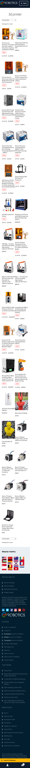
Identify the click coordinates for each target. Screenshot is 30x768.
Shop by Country (9, 653)
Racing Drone (8, 670)
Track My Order (8, 716)
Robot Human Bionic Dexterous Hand (14, 691)
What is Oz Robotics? (10, 627)
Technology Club (9, 647)
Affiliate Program (9, 592)
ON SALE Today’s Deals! (10, 644)
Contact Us (7, 630)
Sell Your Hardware (9, 583)
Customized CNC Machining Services (14, 679)
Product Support (8, 660)
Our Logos (7, 739)
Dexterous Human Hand (11, 697)
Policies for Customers (10, 726)
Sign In (6, 713)
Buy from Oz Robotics (13, 634)
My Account (7, 765)
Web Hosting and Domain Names (13, 732)
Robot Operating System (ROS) (13, 687)
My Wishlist (7, 723)
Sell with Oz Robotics (13, 640)
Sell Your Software (9, 586)
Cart (19, 763)
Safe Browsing (8, 736)
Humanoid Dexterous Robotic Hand (14, 694)
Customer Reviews (9, 742)
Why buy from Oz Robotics (12, 657)
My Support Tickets (9, 719)
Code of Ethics (8, 729)
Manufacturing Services (10, 589)
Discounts (7, 650)
